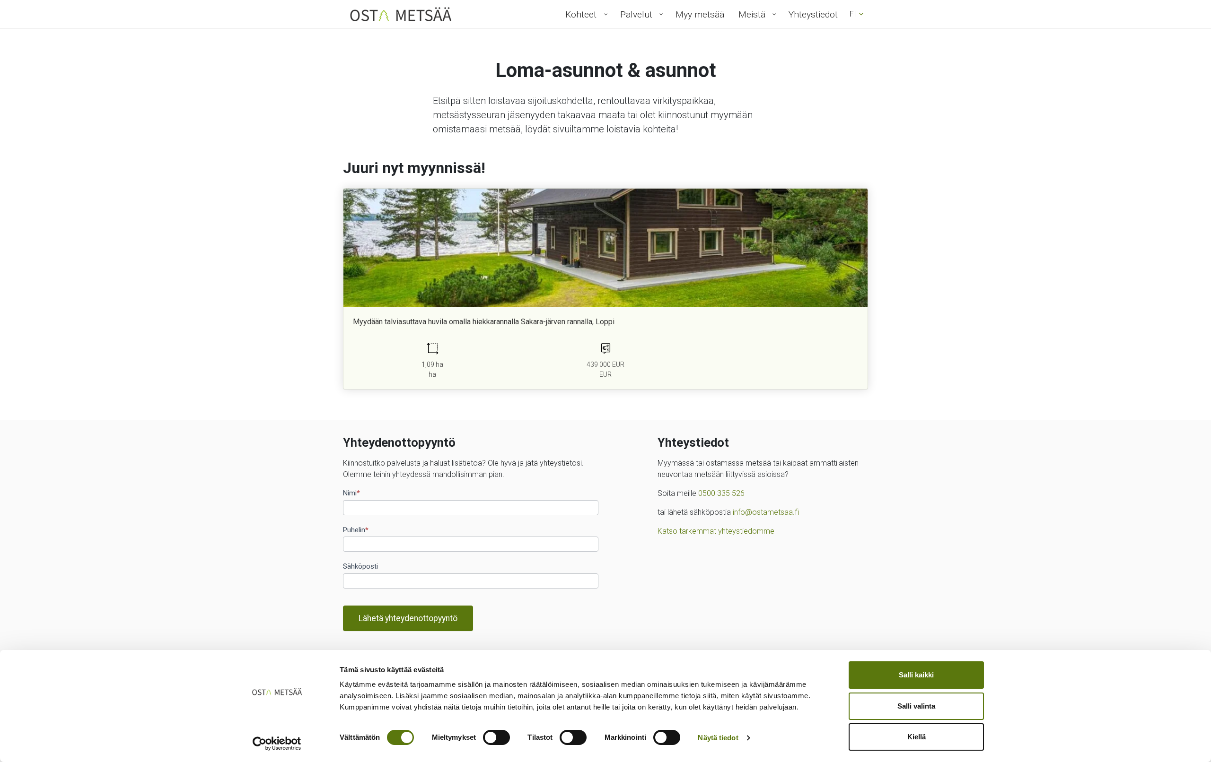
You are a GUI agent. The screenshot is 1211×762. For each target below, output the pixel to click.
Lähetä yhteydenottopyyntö (408, 618)
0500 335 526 (721, 493)
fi (853, 13)
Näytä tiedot (718, 738)
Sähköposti (360, 566)
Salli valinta (916, 706)
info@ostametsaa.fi (766, 512)
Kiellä (916, 737)
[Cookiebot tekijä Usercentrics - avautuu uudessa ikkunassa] (277, 743)
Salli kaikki (916, 675)
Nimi (351, 493)
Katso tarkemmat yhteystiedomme (716, 531)
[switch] (496, 737)
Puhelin (356, 530)
